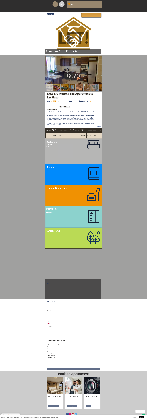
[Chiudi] (145, 417)
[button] (50, 14)
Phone (48, 321)
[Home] (55, 4)
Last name (49, 310)
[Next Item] (99, 69)
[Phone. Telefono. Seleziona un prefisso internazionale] (48, 323)
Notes (48, 332)
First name (49, 305)
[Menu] (62, 4)
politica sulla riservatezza (53, 417)
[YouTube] (73, 414)
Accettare (141, 417)
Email (48, 315)
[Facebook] (67, 414)
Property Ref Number (51, 326)
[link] (54, 396)
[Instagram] (70, 414)
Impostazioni (135, 417)
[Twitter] (76, 414)
